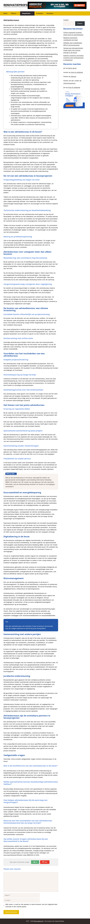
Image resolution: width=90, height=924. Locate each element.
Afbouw (73, 76)
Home (5, 13)
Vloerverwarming (69, 83)
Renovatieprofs (38, 921)
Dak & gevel (72, 68)
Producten (39, 13)
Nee (45, 862)
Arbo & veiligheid (77, 72)
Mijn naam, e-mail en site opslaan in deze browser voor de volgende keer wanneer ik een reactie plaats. (31, 905)
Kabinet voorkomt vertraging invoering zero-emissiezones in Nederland (73, 58)
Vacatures (49, 13)
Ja (36, 862)
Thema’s (13, 13)
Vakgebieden (26, 13)
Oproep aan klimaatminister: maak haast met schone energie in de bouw (73, 50)
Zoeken (66, 20)
